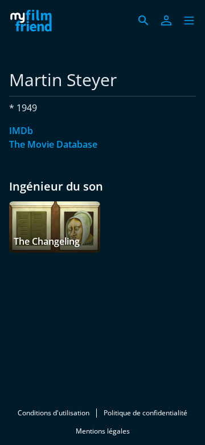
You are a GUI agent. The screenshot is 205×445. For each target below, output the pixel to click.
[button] (189, 20)
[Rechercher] (143, 20)
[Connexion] (166, 20)
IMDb (21, 130)
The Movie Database (53, 144)
